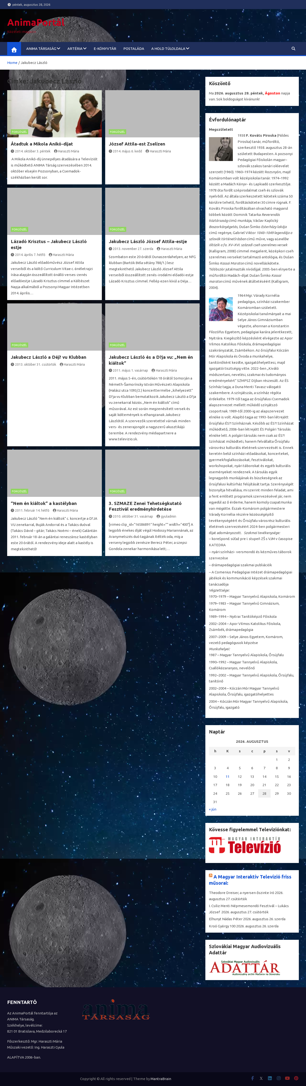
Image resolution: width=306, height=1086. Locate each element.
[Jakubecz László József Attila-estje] (152, 211)
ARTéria (74, 49)
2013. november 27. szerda (133, 249)
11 (228, 776)
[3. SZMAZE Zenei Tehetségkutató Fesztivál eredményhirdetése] (152, 473)
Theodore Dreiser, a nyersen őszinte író (241, 893)
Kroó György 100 (222, 926)
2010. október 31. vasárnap (133, 516)
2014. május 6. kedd (127, 151)
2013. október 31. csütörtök (35, 364)
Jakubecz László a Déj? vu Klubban (48, 357)
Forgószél (19, 131)
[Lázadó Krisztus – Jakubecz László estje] (54, 211)
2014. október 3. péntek (32, 151)
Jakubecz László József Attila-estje (148, 241)
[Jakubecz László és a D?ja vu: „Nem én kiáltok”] (152, 327)
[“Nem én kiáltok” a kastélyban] (54, 473)
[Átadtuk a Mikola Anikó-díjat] (54, 113)
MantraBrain (161, 1079)
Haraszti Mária (68, 151)
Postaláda (133, 49)
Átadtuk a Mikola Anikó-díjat (42, 143)
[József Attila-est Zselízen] (152, 113)
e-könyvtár (105, 49)
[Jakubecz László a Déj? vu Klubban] (54, 327)
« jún (212, 809)
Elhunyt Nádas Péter (225, 919)
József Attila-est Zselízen (137, 143)
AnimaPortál (36, 22)
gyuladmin (168, 516)
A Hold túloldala (168, 49)
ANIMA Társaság (41, 49)
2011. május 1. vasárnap (130, 370)
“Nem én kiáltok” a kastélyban (44, 503)
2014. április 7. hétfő (30, 255)
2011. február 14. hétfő (32, 510)
